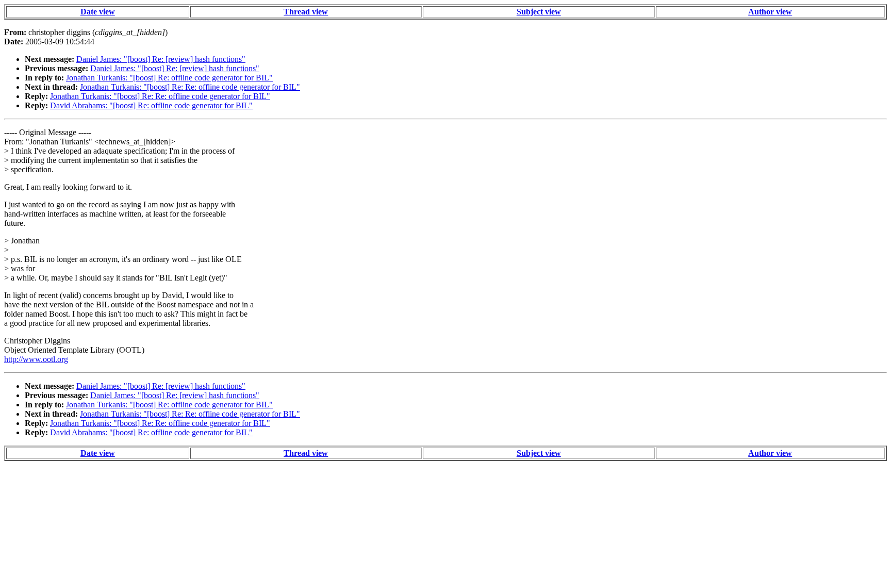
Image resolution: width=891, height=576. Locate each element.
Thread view (306, 11)
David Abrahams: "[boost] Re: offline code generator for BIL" (151, 105)
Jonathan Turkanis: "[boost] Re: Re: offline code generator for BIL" (190, 87)
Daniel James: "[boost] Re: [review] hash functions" (160, 59)
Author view (770, 11)
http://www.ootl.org (36, 359)
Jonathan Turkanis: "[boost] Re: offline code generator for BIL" (169, 77)
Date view (97, 11)
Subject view (539, 11)
